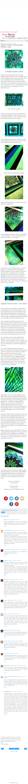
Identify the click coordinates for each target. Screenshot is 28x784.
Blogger (16, 782)
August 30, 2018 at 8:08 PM (17, 641)
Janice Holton (7, 641)
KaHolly (6, 630)
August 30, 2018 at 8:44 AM (19, 530)
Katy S (5, 519)
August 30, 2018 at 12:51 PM (16, 600)
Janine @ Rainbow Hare (9, 676)
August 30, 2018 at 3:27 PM (14, 613)
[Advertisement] (14, 16)
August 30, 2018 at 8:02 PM (14, 630)
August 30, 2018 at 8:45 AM (21, 549)
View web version (14, 751)
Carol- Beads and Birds (9, 549)
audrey (5, 613)
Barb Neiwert (7, 579)
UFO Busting (14, 487)
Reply (5, 526)
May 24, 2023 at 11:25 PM (15, 691)
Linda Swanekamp (8, 530)
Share (3, 512)
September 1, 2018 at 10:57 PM (18, 665)
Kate (5, 653)
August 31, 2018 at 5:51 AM (12, 653)
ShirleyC (6, 560)
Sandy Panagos (7, 665)
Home (14, 748)
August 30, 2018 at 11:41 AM (16, 579)
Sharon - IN (6, 600)
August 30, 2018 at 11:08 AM (14, 560)
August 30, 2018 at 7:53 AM (13, 519)
